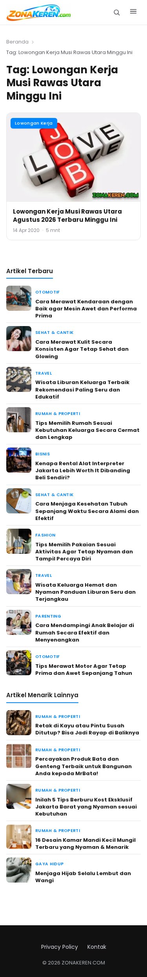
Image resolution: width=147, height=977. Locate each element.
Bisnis (42, 454)
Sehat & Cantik (54, 332)
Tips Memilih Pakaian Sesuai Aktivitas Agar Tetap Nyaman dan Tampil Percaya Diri (84, 551)
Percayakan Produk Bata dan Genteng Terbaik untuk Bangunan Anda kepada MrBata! (83, 766)
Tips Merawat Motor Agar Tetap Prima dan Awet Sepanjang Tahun (83, 669)
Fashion (45, 535)
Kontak (96, 947)
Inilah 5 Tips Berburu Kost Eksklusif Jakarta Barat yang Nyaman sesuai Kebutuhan (86, 806)
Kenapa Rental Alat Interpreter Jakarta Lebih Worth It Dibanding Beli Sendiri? (82, 470)
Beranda (17, 41)
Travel (43, 373)
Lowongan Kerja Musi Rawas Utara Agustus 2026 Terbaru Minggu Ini (67, 215)
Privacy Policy (59, 947)
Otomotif (47, 292)
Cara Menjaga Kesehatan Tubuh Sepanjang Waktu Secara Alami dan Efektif (87, 511)
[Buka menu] (133, 12)
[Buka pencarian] (116, 12)
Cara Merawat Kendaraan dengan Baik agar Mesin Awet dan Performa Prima (86, 308)
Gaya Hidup (49, 864)
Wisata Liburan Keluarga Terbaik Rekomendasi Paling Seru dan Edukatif (82, 389)
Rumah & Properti (57, 414)
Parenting (48, 616)
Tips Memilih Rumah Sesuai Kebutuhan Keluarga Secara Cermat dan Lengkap (87, 430)
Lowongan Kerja (34, 123)
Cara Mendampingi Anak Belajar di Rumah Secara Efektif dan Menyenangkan (84, 632)
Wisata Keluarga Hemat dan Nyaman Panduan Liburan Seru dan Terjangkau (85, 592)
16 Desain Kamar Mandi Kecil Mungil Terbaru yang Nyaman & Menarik (85, 843)
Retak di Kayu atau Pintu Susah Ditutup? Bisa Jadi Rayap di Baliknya (87, 729)
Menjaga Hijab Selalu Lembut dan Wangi (83, 877)
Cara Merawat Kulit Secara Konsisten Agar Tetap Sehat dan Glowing (82, 349)
